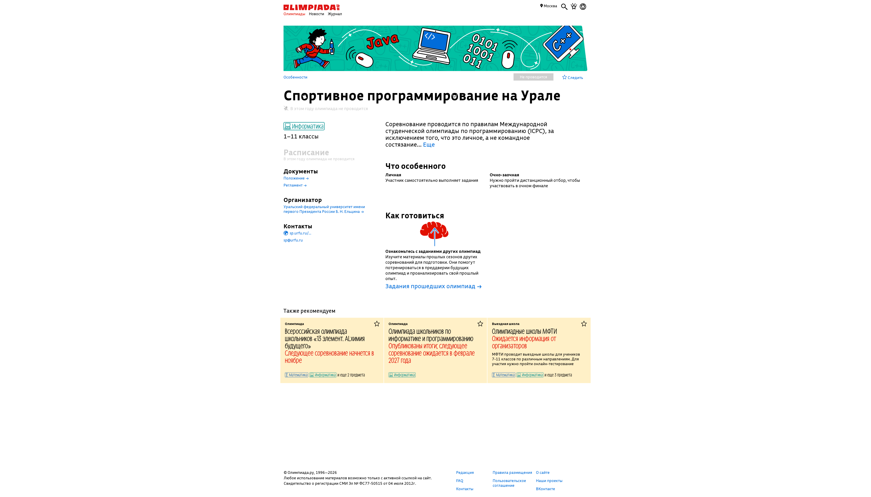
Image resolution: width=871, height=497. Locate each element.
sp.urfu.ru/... (300, 233)
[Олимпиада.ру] (312, 7)
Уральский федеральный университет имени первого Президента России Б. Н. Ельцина (324, 209)
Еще (429, 144)
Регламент (295, 185)
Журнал (335, 13)
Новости (316, 13)
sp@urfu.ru (293, 240)
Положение (296, 178)
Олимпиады (294, 13)
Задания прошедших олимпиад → (433, 286)
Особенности (295, 77)
